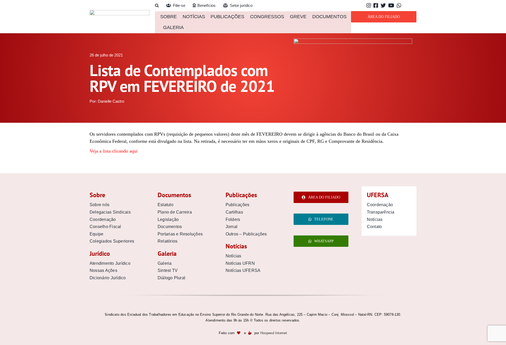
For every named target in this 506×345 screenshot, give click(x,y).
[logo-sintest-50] (119, 12)
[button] (157, 5)
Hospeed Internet (273, 333)
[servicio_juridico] (353, 41)
